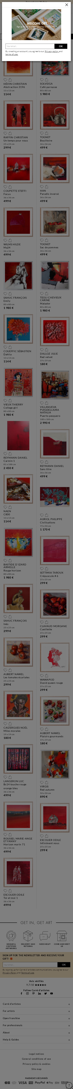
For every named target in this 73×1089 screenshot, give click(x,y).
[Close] (66, 4)
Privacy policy (52, 51)
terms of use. (11, 54)
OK (61, 46)
